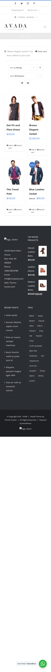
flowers (32, 331)
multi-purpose (35, 346)
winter (32, 381)
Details (19, 145)
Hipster (39, 336)
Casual (41, 321)
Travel (42, 371)
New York (33, 351)
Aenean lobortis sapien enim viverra (13, 326)
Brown (32, 321)
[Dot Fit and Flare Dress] (14, 107)
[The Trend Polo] (14, 172)
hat (30, 336)
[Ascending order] (40, 68)
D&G (31, 326)
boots (40, 316)
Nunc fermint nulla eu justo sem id (12, 356)
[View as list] (28, 83)
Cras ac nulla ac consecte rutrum (13, 386)
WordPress (26, 423)
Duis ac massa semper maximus (13, 341)
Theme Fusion (11, 420)
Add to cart (11, 146)
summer (33, 366)
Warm (32, 376)
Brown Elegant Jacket (33, 129)
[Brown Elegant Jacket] (37, 107)
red (42, 356)
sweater (32, 371)
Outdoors (33, 356)
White (40, 376)
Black (31, 316)
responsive (34, 361)
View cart (42, 51)
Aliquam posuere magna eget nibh (13, 371)
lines (31, 341)
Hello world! (11, 315)
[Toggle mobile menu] (45, 26)
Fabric (40, 326)
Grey (41, 331)
